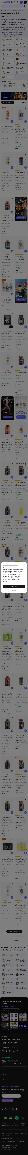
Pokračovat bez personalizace (10, 565)
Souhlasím (14, 586)
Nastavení (14, 590)
